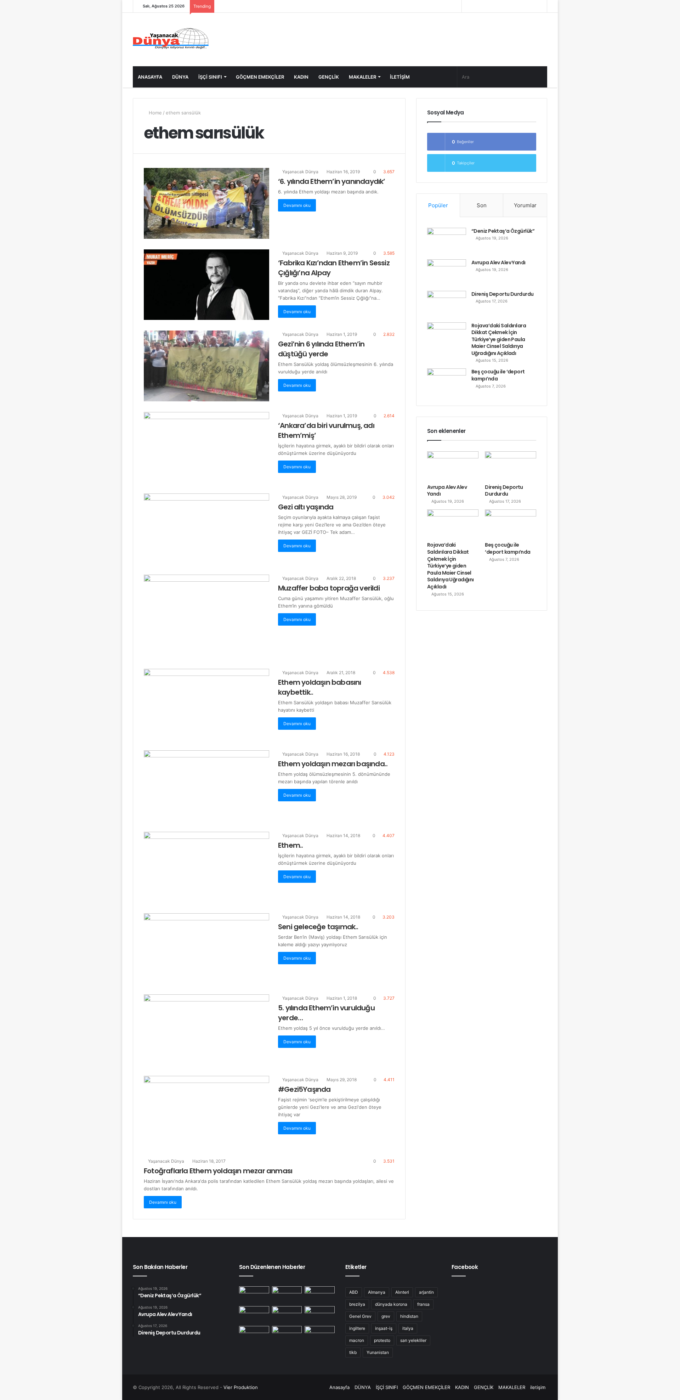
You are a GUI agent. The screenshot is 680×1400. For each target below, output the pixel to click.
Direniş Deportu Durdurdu (502, 294)
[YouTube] (488, 6)
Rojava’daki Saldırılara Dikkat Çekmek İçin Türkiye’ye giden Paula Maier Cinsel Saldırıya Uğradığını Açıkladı (498, 339)
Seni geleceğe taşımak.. (318, 927)
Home (154, 112)
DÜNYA (180, 77)
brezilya (357, 1304)
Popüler (438, 205)
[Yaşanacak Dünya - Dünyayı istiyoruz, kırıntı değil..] (171, 39)
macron (356, 1340)
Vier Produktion (240, 1387)
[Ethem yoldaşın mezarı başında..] (206, 785)
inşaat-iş (383, 1328)
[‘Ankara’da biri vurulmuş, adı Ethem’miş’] (206, 447)
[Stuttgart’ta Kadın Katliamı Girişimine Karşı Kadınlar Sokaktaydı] (254, 1334)
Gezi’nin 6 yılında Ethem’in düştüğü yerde (321, 349)
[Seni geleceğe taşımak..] (206, 948)
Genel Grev (360, 1316)
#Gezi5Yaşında (304, 1089)
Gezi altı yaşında (305, 507)
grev (385, 1316)
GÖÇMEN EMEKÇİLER (260, 77)
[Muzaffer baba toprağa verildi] (206, 616)
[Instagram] (477, 6)
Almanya (376, 1292)
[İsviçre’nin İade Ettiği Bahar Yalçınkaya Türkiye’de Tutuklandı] (320, 1314)
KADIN (301, 77)
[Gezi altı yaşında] (206, 528)
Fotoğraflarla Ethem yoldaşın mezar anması (218, 1171)
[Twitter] (499, 6)
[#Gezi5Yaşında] (206, 1111)
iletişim (400, 77)
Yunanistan (378, 1352)
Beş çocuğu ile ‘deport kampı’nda (498, 375)
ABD (353, 1292)
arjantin (426, 1292)
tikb (353, 1352)
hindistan (409, 1316)
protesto (382, 1340)
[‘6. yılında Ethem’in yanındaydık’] (206, 203)
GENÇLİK (328, 77)
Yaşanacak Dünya (299, 171)
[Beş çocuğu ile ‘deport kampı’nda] (446, 381)
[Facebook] (509, 6)
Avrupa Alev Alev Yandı (498, 262)
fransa (423, 1304)
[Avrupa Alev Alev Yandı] (446, 272)
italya (407, 1328)
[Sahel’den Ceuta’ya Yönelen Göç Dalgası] (287, 1334)
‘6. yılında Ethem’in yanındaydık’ (331, 181)
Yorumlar (525, 205)
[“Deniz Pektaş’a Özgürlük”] (446, 241)
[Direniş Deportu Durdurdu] (446, 304)
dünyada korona (391, 1304)
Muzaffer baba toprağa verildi (329, 588)
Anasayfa (150, 77)
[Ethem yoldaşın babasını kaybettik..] (206, 704)
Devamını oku (297, 205)
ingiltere (357, 1328)
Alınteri (402, 1292)
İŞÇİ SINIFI (210, 77)
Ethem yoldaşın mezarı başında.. (332, 764)
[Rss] (467, 6)
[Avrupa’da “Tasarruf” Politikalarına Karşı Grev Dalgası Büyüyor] (320, 1334)
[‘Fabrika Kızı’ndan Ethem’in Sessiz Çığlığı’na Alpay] (206, 284)
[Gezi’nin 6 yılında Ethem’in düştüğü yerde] (206, 366)
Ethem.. (290, 845)
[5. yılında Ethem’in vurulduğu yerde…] (206, 1029)
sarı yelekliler (413, 1340)
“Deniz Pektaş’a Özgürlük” (502, 231)
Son (482, 205)
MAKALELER (362, 77)
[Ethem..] (206, 867)
